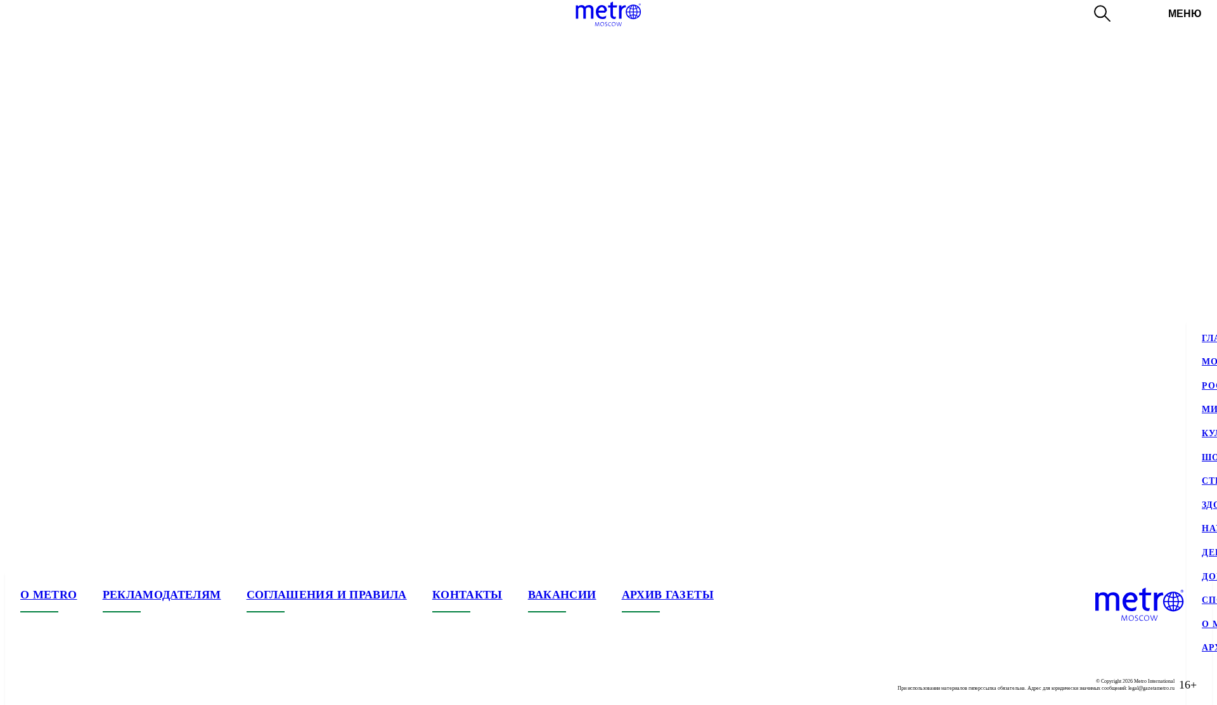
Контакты (467, 594)
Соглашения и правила (327, 594)
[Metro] (608, 14)
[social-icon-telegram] (56, 685)
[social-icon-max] (106, 685)
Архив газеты (668, 594)
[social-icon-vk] (30, 685)
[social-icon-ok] (81, 685)
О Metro (48, 594)
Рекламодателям (162, 594)
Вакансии (562, 594)
